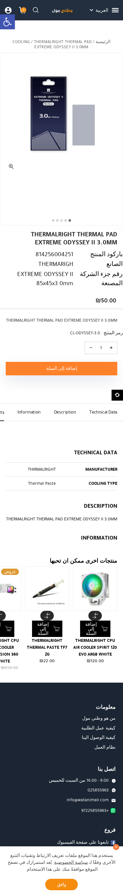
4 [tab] (57, 220)
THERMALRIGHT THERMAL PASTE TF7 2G (47, 647)
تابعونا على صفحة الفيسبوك (83, 842)
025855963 (98, 790)
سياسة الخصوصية (71, 862)
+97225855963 (95, 810)
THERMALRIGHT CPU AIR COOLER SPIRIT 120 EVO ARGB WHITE (95, 647)
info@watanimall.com (88, 800)
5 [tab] (53, 220)
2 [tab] (65, 220)
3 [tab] (61, 220)
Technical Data (103, 412)
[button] (7, 21)
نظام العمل (105, 747)
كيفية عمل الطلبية (98, 728)
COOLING (21, 42)
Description (65, 412)
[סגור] (116, 847)
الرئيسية (103, 42)
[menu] (115, 10)
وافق (61, 884)
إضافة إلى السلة (61, 368)
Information (29, 412)
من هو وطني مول (99, 718)
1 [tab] (70, 220)
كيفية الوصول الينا (99, 737)
